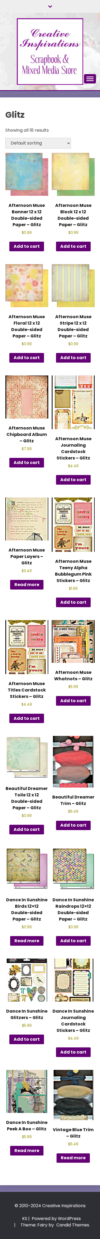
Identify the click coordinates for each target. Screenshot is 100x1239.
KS (24, 1218)
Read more (26, 585)
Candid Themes (72, 1225)
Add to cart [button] (27, 246)
